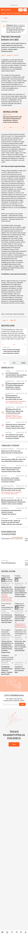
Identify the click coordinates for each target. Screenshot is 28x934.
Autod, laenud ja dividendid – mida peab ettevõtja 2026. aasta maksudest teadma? (11, 351)
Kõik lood (9, 13)
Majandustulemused (12, 381)
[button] (10, 704)
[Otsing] (16, 932)
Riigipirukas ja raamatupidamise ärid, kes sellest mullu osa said (14, 397)
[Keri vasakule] (4, 127)
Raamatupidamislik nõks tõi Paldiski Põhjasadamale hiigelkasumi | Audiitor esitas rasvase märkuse (13, 502)
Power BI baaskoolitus (8, 563)
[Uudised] (7, 932)
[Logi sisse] (25, 932)
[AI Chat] (21, 932)
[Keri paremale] (23, 127)
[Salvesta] (26, 371)
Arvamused (4, 508)
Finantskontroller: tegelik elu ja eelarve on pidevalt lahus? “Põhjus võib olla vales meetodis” (11, 522)
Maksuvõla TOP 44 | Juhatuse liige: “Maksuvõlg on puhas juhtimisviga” (14, 411)
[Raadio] (12, 932)
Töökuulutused (19, 662)
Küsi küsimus (17, 13)
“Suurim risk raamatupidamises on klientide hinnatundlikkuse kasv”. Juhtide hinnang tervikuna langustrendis (7, 646)
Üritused (24, 13)
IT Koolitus (4, 560)
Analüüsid (9, 432)
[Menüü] (2, 932)
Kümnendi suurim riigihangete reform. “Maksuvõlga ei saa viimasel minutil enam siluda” (15, 426)
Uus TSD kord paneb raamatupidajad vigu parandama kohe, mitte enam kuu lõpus (16, 375)
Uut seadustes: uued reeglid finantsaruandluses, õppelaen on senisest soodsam (15, 436)
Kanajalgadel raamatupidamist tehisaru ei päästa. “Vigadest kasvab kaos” (11, 512)
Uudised (8, 371)
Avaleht (3, 13)
